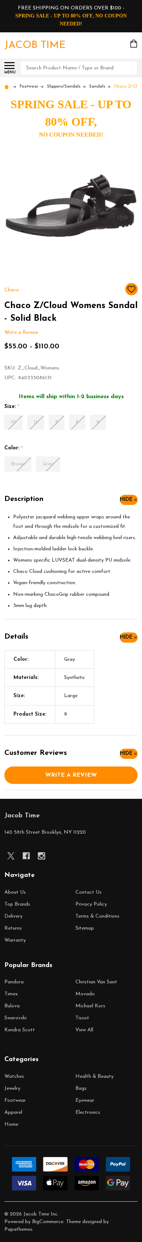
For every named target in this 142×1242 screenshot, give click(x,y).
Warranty (15, 940)
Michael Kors (90, 1006)
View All (84, 1030)
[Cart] (134, 43)
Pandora (14, 982)
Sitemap (84, 928)
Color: (13, 448)
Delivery (13, 916)
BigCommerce (47, 1222)
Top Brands (17, 904)
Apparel (13, 1112)
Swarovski (15, 1018)
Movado (85, 994)
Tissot (82, 1018)
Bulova (12, 1006)
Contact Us (88, 892)
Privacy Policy (91, 904)
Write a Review (21, 332)
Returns (13, 928)
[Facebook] (26, 855)
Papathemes (18, 1229)
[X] (10, 855)
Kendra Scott (19, 1030)
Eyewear (84, 1100)
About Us (15, 892)
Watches (14, 1076)
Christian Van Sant (96, 982)
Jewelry (12, 1088)
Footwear (15, 1100)
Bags (81, 1088)
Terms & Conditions (97, 916)
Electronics (87, 1112)
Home (11, 1124)
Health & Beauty (94, 1076)
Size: (12, 407)
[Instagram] (41, 855)
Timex (11, 994)
